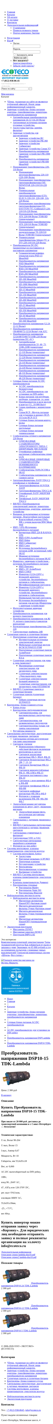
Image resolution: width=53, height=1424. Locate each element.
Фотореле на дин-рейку (25, 846)
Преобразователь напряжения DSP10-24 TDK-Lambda (24, 1284)
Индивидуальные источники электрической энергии (33, 640)
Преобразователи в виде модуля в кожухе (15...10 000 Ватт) (35, 403)
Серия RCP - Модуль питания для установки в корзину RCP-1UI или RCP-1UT (34, 415)
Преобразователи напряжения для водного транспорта (30, 614)
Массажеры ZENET (23, 929)
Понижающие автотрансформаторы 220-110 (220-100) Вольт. (33, 175)
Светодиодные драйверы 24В (28, 631)
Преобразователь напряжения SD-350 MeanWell (34, 309)
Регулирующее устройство (32, 864)
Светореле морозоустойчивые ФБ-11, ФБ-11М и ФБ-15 (34, 771)
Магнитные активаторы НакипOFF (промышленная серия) (33, 921)
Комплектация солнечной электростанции (22, 942)
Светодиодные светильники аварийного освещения (27, 841)
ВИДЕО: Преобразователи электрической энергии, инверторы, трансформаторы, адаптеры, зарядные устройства (32, 508)
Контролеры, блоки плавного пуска (25, 705)
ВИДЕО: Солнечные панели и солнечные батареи (28, 690)
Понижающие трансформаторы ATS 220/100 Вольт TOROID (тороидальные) (34, 216)
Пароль (16, 49)
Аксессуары (25, 856)
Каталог (11, 14)
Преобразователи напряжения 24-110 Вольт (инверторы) (34, 361)
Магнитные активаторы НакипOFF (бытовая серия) (32, 902)
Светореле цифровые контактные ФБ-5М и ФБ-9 (32, 792)
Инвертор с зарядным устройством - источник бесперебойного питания (31, 562)
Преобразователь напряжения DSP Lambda (28, 1038)
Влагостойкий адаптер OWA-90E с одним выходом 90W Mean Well (35, 522)
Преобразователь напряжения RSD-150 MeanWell (34, 267)
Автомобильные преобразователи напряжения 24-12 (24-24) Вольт (30, 118)
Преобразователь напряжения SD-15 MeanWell (34, 288)
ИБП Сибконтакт (27, 543)
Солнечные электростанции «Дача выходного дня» (33, 674)
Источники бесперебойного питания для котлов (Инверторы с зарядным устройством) (35, 603)
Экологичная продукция (19, 927)
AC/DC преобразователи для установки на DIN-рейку (33, 392)
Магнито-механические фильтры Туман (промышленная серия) (35, 914)
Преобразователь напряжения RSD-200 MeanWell (34, 272)
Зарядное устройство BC (31, 138)
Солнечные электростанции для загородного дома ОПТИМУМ (35, 685)
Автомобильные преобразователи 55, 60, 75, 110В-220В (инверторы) (32, 344)
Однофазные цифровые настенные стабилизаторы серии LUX (35, 454)
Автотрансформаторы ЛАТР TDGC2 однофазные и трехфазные (31, 481)
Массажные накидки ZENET (27, 932)
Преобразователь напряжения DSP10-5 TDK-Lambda (24, 1329)
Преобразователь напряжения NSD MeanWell (34, 262)
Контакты (12, 22)
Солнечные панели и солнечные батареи (27, 634)
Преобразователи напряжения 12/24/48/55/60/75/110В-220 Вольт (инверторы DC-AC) (29, 336)
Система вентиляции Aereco (27, 853)
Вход (10, 40)
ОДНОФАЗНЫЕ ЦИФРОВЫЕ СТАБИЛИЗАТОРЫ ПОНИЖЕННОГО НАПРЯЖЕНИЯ (34, 463)
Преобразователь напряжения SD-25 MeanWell (34, 304)
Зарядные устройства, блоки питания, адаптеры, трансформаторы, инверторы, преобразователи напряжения (27, 112)
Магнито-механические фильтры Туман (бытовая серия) (35, 907)
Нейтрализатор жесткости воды (29, 898)
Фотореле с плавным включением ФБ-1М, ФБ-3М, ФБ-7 (33, 799)
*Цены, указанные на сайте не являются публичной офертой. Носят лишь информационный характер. (27, 104)
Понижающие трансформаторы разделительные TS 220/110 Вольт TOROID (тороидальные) (35, 232)
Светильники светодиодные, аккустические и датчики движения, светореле (29, 734)
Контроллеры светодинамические (30, 710)
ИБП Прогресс (26, 566)
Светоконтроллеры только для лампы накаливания (34, 727)
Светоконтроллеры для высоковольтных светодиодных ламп (35, 715)
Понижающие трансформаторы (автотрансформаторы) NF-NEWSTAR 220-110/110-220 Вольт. (34, 184)
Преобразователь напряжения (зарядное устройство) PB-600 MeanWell (34, 162)
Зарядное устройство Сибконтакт (29, 144)
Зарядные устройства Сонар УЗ (34, 148)
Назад (10, 998)
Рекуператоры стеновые (25, 885)
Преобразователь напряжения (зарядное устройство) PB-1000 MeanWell (34, 154)
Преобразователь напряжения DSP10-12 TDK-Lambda (24, 1306)
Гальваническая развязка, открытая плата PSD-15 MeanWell (31, 256)
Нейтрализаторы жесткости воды (23, 895)
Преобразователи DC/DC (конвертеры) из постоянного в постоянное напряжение (28, 248)
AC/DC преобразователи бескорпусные (31, 387)
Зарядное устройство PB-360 (33, 141)
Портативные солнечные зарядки (30, 637)
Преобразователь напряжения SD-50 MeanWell (34, 314)
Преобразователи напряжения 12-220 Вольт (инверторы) (34, 356)
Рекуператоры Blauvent (30, 893)
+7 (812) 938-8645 (15, 1410)
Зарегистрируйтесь (22, 63)
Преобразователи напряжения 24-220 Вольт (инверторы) (34, 366)
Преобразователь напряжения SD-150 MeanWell (34, 293)
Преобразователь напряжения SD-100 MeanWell (34, 277)
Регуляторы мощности (24, 731)
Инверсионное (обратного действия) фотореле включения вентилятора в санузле (34, 749)
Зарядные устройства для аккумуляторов (25, 134)
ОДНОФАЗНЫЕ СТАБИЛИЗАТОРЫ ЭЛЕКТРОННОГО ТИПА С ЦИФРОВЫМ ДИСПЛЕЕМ (33, 445)
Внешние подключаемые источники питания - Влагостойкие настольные (31, 515)
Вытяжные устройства (30, 872)
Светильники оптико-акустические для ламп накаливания (30, 740)
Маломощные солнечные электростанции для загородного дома (31, 668)
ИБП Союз (24, 545)
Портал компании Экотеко (26, 33)
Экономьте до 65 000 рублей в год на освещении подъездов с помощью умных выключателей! (26, 950)
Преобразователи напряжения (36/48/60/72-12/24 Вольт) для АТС (30, 330)
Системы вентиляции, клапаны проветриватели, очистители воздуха (25, 849)
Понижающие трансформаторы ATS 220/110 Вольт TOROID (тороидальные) (34, 224)
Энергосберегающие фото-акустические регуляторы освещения (32, 814)
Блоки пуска (19, 707)
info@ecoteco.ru (33, 1410)
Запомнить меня (24, 55)
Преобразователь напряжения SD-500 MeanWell (34, 319)
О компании (19, 28)
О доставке (12, 20)
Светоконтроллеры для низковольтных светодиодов (33, 721)
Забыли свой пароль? (23, 66)
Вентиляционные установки (33, 869)
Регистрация (13, 38)
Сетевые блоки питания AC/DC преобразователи (29, 382)
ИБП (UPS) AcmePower (30, 537)
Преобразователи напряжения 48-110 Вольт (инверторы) (34, 371)
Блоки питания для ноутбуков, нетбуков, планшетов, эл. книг (34, 398)
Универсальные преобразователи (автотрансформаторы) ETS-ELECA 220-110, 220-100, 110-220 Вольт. (34, 195)
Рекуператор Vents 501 (30, 890)
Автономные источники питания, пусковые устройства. (30, 123)
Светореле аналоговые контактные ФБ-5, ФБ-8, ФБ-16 (34, 755)
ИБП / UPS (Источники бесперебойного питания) (26, 528)
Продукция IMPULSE (24, 934)
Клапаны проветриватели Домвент (30, 882)
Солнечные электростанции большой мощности (33, 680)
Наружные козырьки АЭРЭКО (34, 859)
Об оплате (12, 17)
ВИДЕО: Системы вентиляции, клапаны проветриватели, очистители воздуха (32, 877)
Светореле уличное (22, 744)
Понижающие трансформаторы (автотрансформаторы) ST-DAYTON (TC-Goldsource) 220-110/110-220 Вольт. (34, 207)
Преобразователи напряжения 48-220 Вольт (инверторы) (34, 377)
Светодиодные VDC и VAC (27, 838)
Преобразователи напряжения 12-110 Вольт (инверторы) (34, 351)
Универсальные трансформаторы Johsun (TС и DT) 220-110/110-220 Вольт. (34, 240)
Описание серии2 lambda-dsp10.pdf (18, 1257)
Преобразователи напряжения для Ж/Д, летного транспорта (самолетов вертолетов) (31, 621)
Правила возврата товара (25, 30)
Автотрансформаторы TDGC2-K (35, 490)
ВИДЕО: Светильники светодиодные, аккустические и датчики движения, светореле (32, 827)
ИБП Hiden (24, 540)
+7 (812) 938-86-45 (10, 80)
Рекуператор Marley (29, 887)
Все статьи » (17, 955)
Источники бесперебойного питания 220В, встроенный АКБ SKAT (35, 551)
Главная (11, 12)
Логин (16, 43)
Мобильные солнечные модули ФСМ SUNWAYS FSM (34, 646)
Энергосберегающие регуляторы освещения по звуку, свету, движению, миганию (32, 807)
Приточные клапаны (29, 861)
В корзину (6, 1095)
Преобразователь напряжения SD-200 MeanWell (34, 298)
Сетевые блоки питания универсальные (31, 431)
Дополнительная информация (22, 25)
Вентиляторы (25, 866)
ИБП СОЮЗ (25, 571)
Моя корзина (7, 94)
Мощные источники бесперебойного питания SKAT (35, 557)
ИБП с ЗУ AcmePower (30, 569)
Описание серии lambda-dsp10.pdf (18, 1254)
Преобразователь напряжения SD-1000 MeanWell (34, 283)
